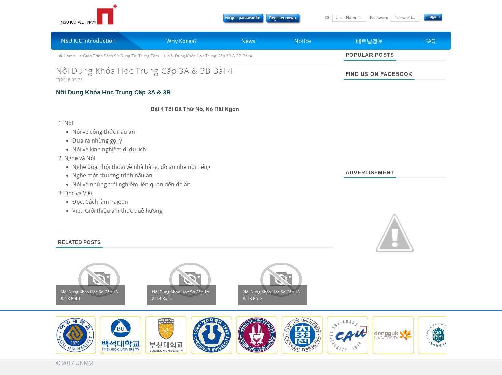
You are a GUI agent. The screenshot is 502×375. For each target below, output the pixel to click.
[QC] (395, 232)
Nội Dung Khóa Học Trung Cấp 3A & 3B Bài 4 (209, 56)
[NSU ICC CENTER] (88, 14)
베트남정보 (369, 41)
